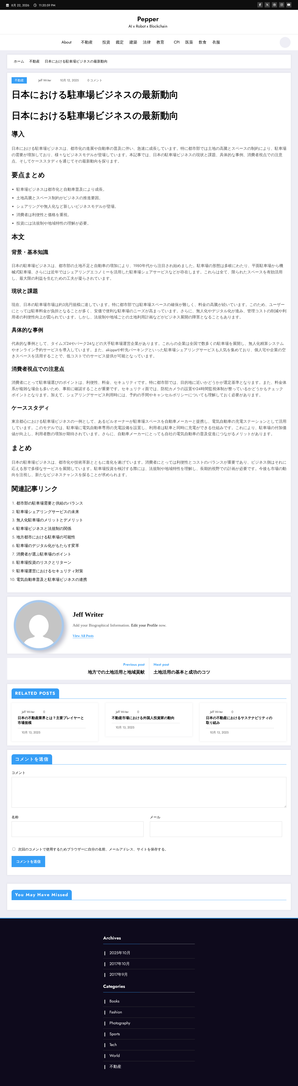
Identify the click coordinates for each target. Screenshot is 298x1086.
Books (114, 1001)
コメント (19, 772)
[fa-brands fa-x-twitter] (267, 4)
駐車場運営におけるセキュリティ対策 (49, 571)
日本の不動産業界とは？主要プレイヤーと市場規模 (51, 720)
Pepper (148, 19)
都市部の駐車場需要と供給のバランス (49, 503)
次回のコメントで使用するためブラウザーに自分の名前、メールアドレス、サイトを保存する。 (93, 849)
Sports (115, 1034)
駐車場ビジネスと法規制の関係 (43, 528)
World (115, 1055)
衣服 (216, 42)
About (66, 42)
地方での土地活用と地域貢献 (116, 672)
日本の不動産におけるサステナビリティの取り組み (239, 720)
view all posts (83, 636)
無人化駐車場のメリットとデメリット (49, 520)
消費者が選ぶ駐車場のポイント (43, 554)
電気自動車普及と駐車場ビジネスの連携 (51, 579)
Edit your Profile (144, 625)
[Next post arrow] (284, 668)
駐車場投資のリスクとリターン (43, 562)
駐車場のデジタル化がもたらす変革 (47, 545)
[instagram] (281, 4)
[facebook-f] (260, 4)
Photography (120, 1023)
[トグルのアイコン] (10, 43)
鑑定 (120, 42)
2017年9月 (119, 974)
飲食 (203, 42)
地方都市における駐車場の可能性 (45, 537)
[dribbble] (274, 4)
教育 (160, 42)
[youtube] (288, 4)
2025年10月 (120, 953)
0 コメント (94, 80)
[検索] (270, 43)
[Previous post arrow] (13, 668)
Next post (161, 664)
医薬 (189, 42)
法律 (147, 42)
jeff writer (44, 80)
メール (155, 817)
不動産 (87, 42)
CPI (177, 42)
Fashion (116, 1012)
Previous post (134, 664)
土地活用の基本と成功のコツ (182, 672)
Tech (113, 1045)
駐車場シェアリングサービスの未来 (47, 512)
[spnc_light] (285, 42)
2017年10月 (120, 964)
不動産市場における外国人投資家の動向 (143, 718)
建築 (133, 42)
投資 (106, 42)
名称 (15, 817)
